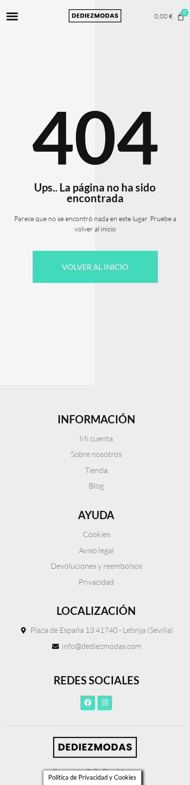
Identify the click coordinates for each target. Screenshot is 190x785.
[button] (11, 15)
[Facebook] (87, 703)
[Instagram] (104, 703)
